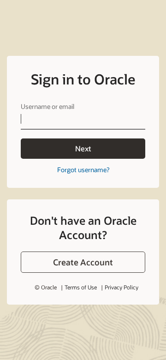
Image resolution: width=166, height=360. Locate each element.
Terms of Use (81, 287)
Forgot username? (83, 169)
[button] (83, 262)
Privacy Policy (121, 287)
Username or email (47, 106)
